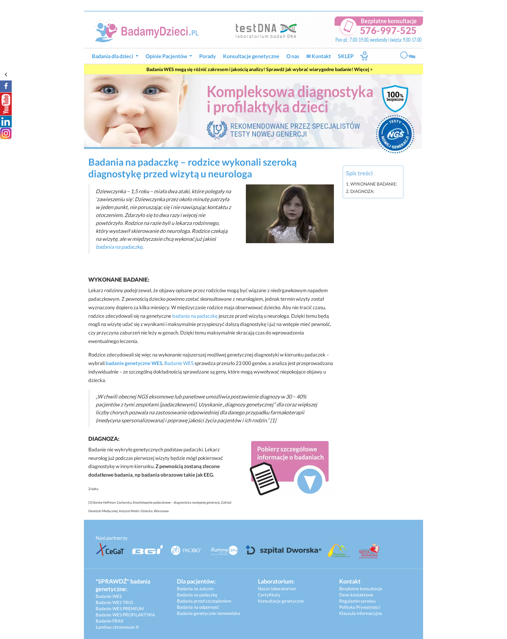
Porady (207, 56)
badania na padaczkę (119, 246)
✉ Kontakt (318, 56)
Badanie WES (179, 363)
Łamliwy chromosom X (117, 627)
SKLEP (346, 56)
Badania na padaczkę (197, 594)
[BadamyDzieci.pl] (149, 30)
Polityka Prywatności (359, 607)
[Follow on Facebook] (6, 86)
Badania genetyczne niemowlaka (208, 613)
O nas (292, 56)
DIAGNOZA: (362, 191)
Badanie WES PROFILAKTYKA (125, 614)
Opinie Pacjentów (167, 56)
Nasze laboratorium (277, 588)
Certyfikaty (269, 594)
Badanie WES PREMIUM (120, 608)
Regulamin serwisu (357, 600)
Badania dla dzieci (113, 56)
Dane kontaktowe (356, 594)
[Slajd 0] (253, 113)
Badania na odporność (198, 607)
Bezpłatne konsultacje (360, 588)
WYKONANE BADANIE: (373, 183)
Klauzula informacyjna (360, 613)
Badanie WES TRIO (114, 602)
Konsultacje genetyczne (251, 56)
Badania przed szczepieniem (204, 600)
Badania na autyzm (195, 588)
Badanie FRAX (110, 620)
